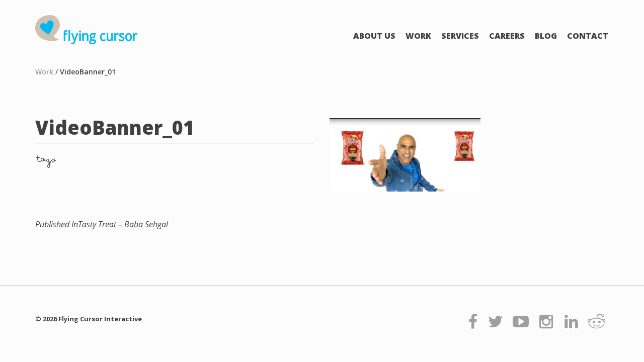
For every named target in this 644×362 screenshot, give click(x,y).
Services (460, 35)
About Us (374, 35)
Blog (546, 35)
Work (418, 35)
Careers (507, 35)
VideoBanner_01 (88, 71)
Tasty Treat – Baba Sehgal (101, 224)
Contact (587, 35)
